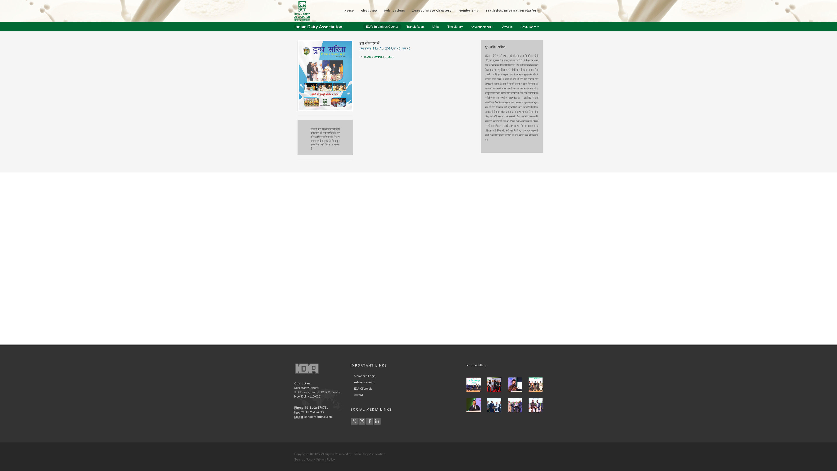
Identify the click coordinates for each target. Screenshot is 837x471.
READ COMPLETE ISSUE (379, 56)
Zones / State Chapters (431, 10)
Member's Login (365, 376)
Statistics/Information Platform (512, 10)
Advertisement (364, 382)
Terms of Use (303, 459)
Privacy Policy (325, 459)
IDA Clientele (363, 388)
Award (358, 395)
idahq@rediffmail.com (318, 416)
